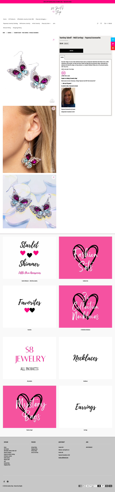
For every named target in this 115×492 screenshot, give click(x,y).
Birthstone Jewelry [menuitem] (25, 23)
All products (29, 381)
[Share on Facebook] (113, 39)
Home (4, 32)
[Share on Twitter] (113, 44)
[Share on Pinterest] (113, 48)
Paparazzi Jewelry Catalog (9, 454)
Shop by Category (7, 452)
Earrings (9, 32)
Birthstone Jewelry (8, 456)
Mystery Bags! (29, 430)
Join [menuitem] (54, 23)
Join (5, 461)
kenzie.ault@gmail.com (63, 457)
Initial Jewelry (7, 458)
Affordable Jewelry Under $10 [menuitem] (25, 19)
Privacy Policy (34, 450)
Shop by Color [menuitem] (46, 23)
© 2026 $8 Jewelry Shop (8, 486)
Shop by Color (7, 459)
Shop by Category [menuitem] (41, 19)
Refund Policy (7, 463)
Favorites (29, 329)
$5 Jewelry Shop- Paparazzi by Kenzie (69, 86)
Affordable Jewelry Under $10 (10, 450)
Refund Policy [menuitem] (7, 27)
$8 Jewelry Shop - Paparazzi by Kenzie (63, 1)
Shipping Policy (7, 465)
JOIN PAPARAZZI (89, 447)
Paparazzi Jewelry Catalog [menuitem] (10, 23)
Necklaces (85, 381)
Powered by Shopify (18, 486)
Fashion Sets (85, 281)
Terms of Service (34, 452)
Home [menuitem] (5, 19)
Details (62, 57)
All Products (6, 449)
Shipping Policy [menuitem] (17, 27)
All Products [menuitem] (12, 19)
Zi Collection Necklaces (85, 329)
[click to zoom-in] (53, 40)
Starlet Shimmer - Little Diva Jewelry (29, 281)
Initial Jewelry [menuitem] (36, 23)
